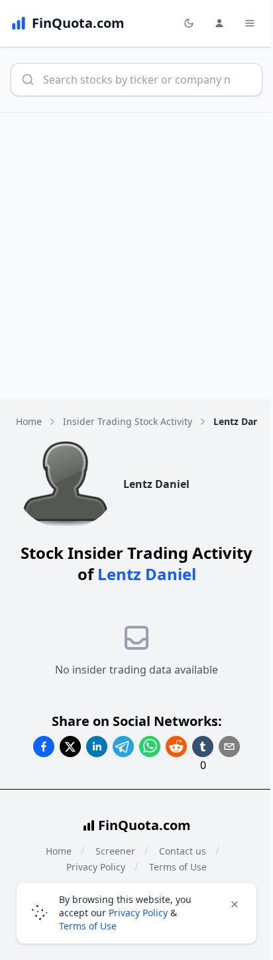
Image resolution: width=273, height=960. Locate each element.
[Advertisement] (136, 255)
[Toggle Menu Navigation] (249, 23)
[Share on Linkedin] (96, 746)
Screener (115, 851)
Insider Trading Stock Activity (127, 421)
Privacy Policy (138, 912)
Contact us (182, 851)
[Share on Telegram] (123, 746)
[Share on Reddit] (176, 746)
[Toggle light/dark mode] (188, 23)
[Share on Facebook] (43, 746)
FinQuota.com (144, 825)
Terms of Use (88, 926)
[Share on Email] (229, 746)
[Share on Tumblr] (202, 746)
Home (29, 421)
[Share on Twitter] (70, 746)
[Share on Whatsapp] (149, 746)
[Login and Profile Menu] (219, 23)
